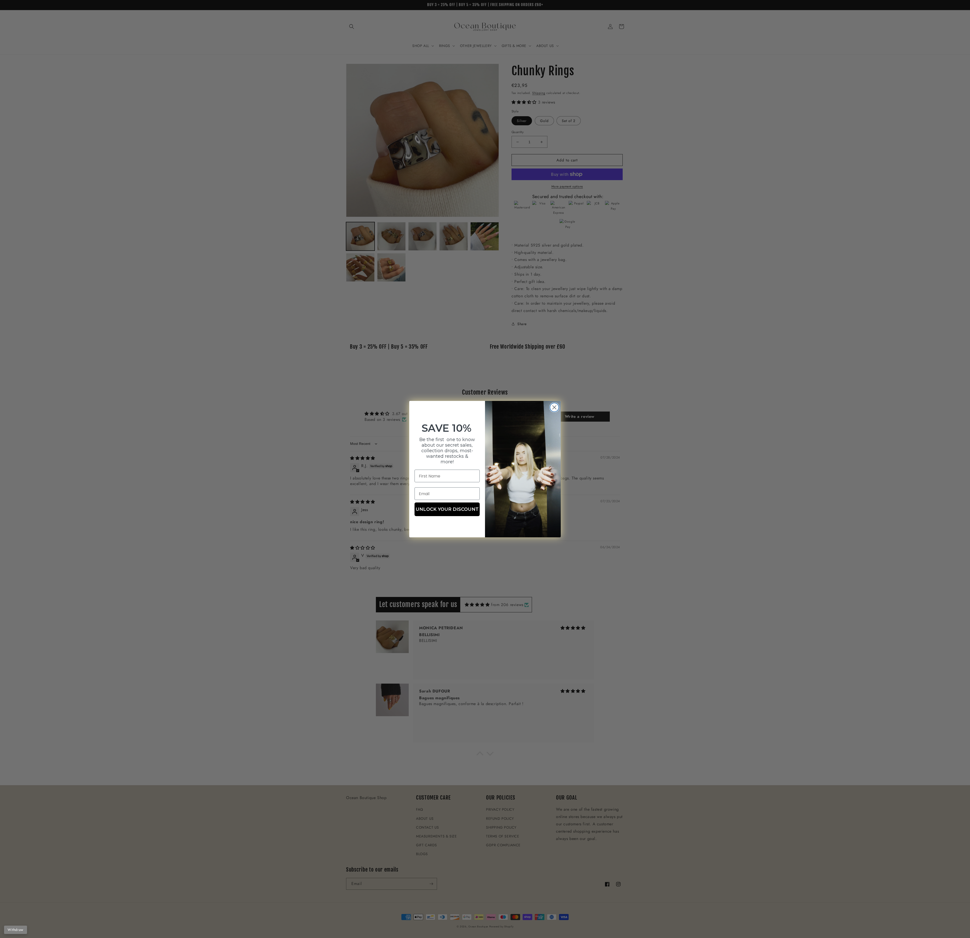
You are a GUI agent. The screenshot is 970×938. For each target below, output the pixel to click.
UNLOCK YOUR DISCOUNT (447, 509)
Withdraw (15, 929)
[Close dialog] (554, 407)
